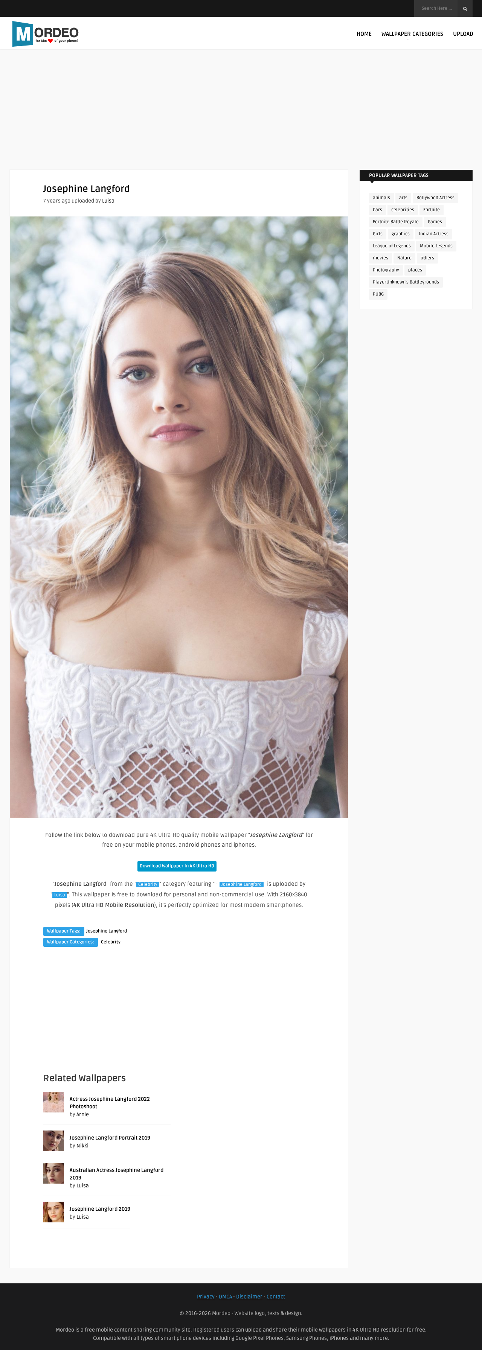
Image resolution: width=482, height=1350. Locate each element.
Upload (463, 33)
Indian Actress (433, 234)
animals (381, 198)
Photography (386, 270)
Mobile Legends (436, 246)
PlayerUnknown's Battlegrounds (406, 282)
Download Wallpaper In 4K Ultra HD (177, 866)
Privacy (206, 1297)
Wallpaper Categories (412, 33)
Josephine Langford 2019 (100, 1209)
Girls (378, 234)
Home (364, 33)
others (427, 258)
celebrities (402, 210)
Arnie (82, 1114)
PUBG (378, 294)
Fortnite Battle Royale (396, 222)
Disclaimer (249, 1297)
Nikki (82, 1146)
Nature (404, 258)
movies (380, 258)
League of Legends (392, 246)
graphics (401, 234)
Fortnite (431, 210)
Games (435, 222)
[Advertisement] (241, 116)
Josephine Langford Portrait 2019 (110, 1138)
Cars (377, 210)
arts (403, 198)
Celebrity (147, 884)
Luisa (108, 201)
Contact (276, 1297)
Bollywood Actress (435, 198)
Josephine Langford (241, 884)
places (415, 270)
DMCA (225, 1297)
